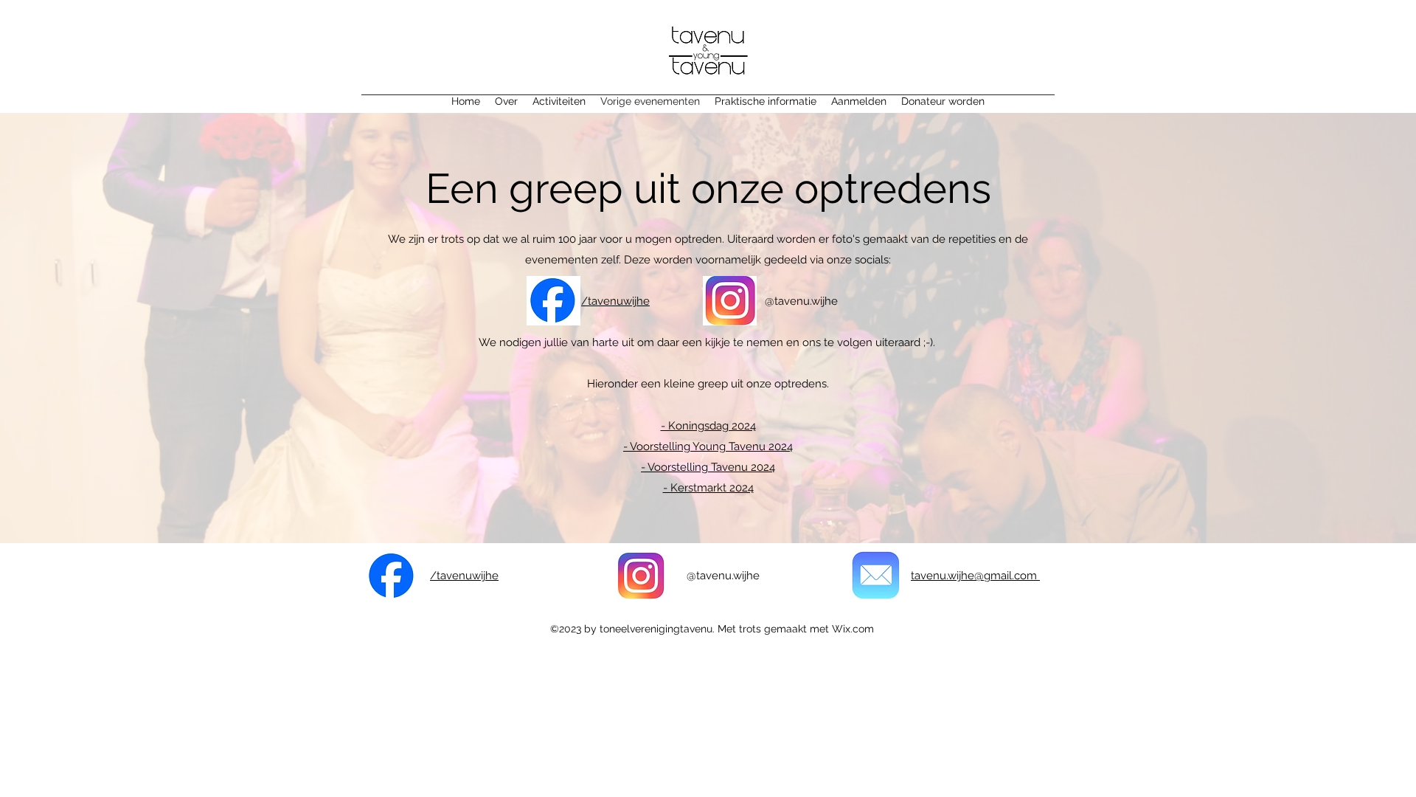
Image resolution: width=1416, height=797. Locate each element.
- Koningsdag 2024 (708, 425)
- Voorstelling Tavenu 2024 (708, 467)
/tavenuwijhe (615, 301)
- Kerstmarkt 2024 (708, 487)
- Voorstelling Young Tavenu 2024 (708, 446)
